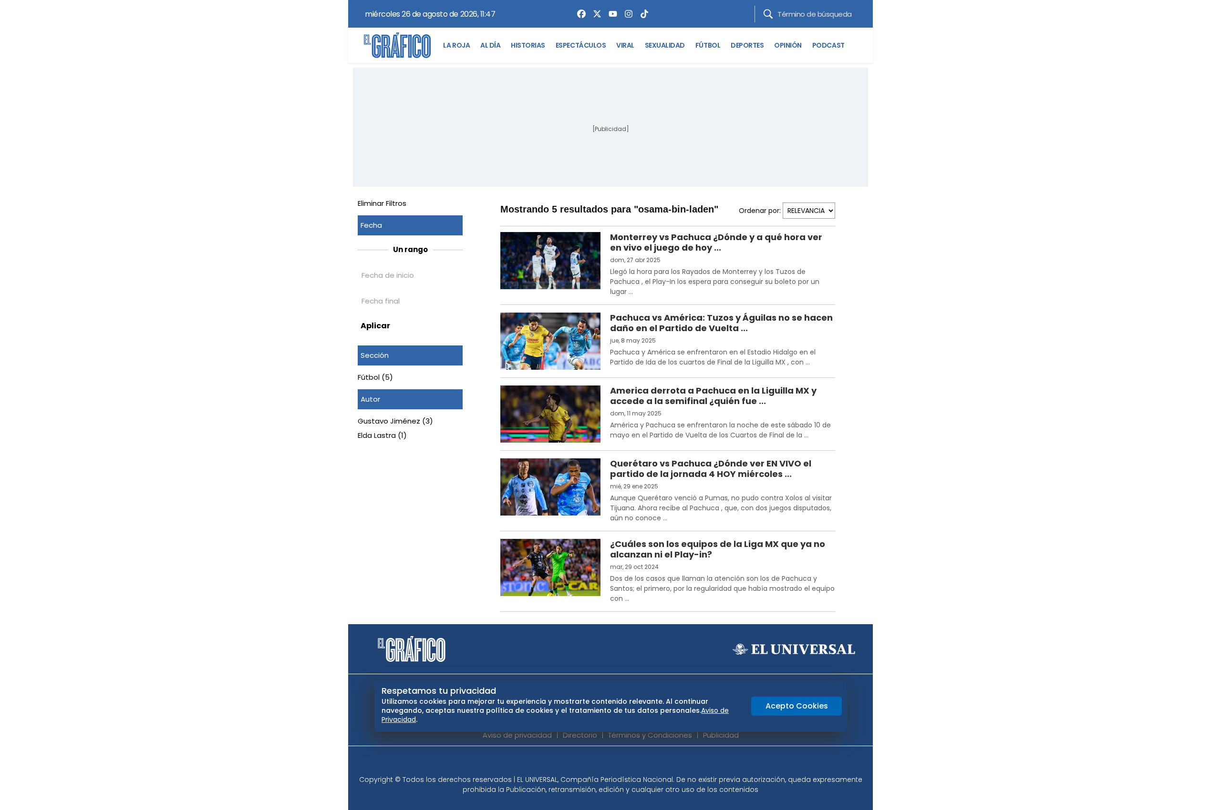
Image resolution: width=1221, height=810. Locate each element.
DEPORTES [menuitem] (747, 45)
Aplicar (375, 325)
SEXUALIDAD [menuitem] (665, 45)
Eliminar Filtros (382, 203)
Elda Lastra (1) (382, 435)
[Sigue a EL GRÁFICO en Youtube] (620, 763)
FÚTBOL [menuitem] (707, 45)
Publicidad (721, 735)
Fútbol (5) (375, 377)
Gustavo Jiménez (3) (395, 421)
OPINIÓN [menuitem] (788, 45)
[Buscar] (768, 14)
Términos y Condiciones (650, 735)
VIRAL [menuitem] (625, 45)
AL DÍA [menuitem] (490, 45)
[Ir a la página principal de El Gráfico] (397, 45)
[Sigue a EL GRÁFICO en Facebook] (600, 763)
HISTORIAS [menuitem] (528, 45)
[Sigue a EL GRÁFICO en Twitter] (607, 763)
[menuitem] (579, 14)
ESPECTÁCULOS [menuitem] (581, 45)
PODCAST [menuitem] (828, 45)
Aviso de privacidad (517, 735)
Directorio (580, 735)
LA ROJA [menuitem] (456, 45)
